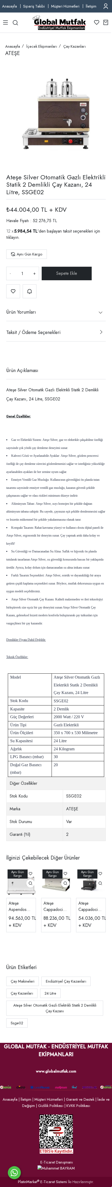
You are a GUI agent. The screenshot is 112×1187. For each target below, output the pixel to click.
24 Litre (50, 993)
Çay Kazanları (22, 993)
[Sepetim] (105, 22)
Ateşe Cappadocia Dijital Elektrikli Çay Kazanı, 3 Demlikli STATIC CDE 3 (90, 906)
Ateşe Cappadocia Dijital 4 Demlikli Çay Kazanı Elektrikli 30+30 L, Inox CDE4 (54, 906)
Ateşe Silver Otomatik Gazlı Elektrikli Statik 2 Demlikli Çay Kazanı (54, 1008)
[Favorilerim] (97, 22)
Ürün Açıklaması (22, 370)
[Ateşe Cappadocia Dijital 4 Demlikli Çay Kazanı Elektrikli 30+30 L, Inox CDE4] (56, 883)
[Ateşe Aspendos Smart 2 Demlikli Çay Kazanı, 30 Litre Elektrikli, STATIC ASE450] (21, 883)
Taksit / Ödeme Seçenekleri (33, 332)
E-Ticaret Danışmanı (56, 1162)
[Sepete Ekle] (67, 273)
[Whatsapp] (14, 1172)
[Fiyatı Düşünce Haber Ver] (29, 291)
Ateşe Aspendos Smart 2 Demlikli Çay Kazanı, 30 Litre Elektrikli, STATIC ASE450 (21, 906)
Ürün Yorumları (21, 312)
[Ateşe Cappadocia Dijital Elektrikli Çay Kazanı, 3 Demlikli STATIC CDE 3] (91, 883)
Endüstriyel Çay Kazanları (66, 981)
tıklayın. (13, 237)
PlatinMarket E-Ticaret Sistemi (42, 1182)
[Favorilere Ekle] (13, 291)
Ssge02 (17, 1023)
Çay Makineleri (22, 981)
